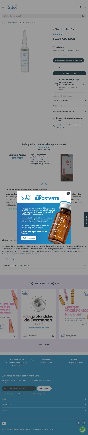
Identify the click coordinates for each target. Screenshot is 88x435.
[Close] (68, 193)
